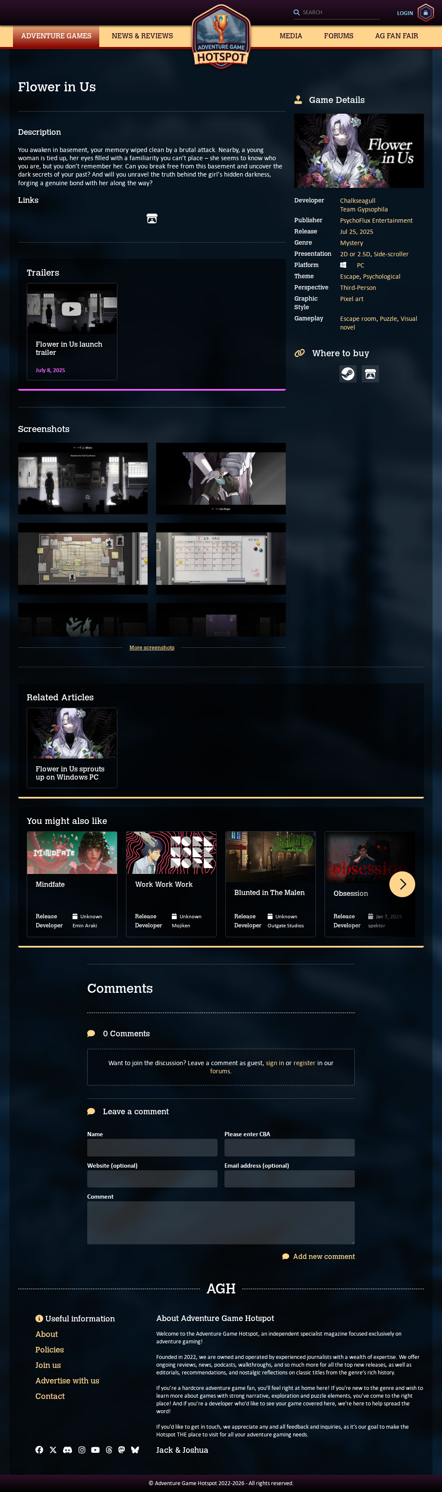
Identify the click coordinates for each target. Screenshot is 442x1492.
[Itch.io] (152, 219)
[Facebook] (39, 1450)
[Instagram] (82, 1450)
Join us (48, 1365)
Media (291, 36)
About (46, 1334)
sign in (275, 1063)
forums (220, 1071)
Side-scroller (391, 254)
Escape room (358, 318)
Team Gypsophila (364, 209)
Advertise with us (67, 1381)
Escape (350, 276)
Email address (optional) (256, 1166)
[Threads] (109, 1450)
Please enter (247, 1134)
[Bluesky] (135, 1450)
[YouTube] (95, 1450)
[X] (53, 1450)
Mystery (351, 243)
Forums (339, 36)
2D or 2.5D (355, 254)
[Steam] (348, 373)
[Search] (337, 12)
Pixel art (351, 299)
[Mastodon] (121, 1450)
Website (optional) (112, 1166)
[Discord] (68, 1450)
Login (405, 13)
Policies (49, 1350)
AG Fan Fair (396, 36)
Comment (100, 1197)
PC (360, 265)
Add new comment (323, 1256)
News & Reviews (142, 36)
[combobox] (337, 12)
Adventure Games (56, 36)
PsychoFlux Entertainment (376, 220)
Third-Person (358, 287)
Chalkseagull (358, 200)
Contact (50, 1396)
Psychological (382, 276)
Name (95, 1134)
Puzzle (388, 318)
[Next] (402, 884)
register (305, 1063)
